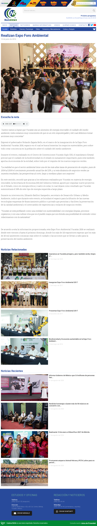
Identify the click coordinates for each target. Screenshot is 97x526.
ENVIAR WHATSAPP (66, 511)
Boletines (13, 29)
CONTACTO (83, 25)
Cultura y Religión (68, 29)
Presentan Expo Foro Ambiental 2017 (63, 311)
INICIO (4, 25)
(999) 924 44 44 (59, 501)
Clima (38, 29)
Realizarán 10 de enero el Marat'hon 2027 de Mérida (69, 432)
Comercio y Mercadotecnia (51, 29)
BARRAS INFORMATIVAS (42, 25)
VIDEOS (57, 25)
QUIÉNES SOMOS (69, 25)
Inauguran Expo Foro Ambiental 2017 (63, 282)
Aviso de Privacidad (88, 523)
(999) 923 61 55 (17, 501)
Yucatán (4, 29)
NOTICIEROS (25, 25)
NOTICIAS (14, 25)
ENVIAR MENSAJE (23, 513)
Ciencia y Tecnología (26, 29)
